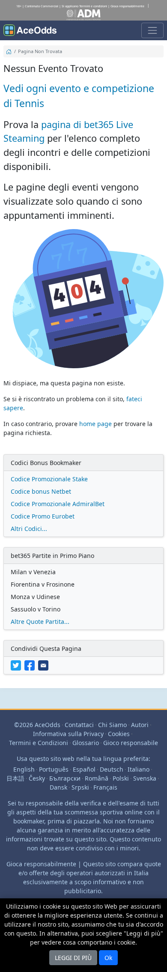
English (24, 769)
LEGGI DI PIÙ (73, 958)
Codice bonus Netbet (41, 491)
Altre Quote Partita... (40, 621)
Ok (108, 958)
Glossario (85, 743)
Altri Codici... (29, 529)
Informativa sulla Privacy (68, 734)
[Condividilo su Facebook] (31, 665)
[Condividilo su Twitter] (17, 665)
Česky (37, 778)
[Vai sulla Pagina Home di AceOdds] (30, 30)
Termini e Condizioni (38, 743)
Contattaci (79, 725)
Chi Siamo (112, 725)
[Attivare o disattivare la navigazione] (152, 30)
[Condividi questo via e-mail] (44, 665)
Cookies (119, 734)
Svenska (144, 778)
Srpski (80, 787)
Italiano (138, 769)
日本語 (15, 778)
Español (84, 769)
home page (95, 424)
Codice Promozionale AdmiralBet (57, 504)
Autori (140, 725)
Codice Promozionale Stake (49, 479)
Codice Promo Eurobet (43, 516)
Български (65, 778)
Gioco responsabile (130, 743)
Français (105, 787)
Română (96, 778)
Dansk (58, 787)
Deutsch (111, 769)
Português (54, 769)
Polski (121, 778)
